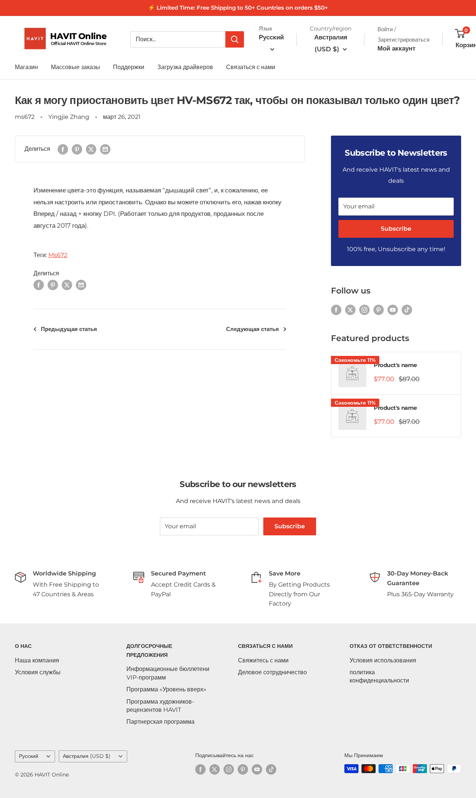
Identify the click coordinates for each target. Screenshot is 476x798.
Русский (28, 756)
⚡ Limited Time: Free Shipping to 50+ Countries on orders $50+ (238, 7)
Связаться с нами (250, 67)
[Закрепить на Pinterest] (77, 149)
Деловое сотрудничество (272, 672)
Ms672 (57, 255)
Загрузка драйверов (185, 67)
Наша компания (37, 660)
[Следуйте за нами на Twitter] (350, 309)
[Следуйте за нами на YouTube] (392, 309)
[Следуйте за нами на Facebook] (336, 309)
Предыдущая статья (69, 328)
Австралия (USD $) (86, 756)
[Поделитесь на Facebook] (63, 149)
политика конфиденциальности (379, 676)
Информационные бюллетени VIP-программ (167, 673)
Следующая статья (252, 328)
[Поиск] (234, 39)
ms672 (25, 116)
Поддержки (128, 67)
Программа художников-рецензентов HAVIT (160, 705)
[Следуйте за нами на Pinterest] (378, 309)
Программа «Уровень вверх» (166, 689)
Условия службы (38, 672)
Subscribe (396, 228)
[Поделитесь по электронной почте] (105, 149)
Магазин (26, 67)
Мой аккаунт (396, 48)
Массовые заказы (75, 67)
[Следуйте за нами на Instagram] (364, 309)
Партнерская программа (160, 721)
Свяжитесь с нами (263, 660)
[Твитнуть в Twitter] (91, 149)
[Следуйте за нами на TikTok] (407, 309)
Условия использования (383, 660)
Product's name (395, 365)
